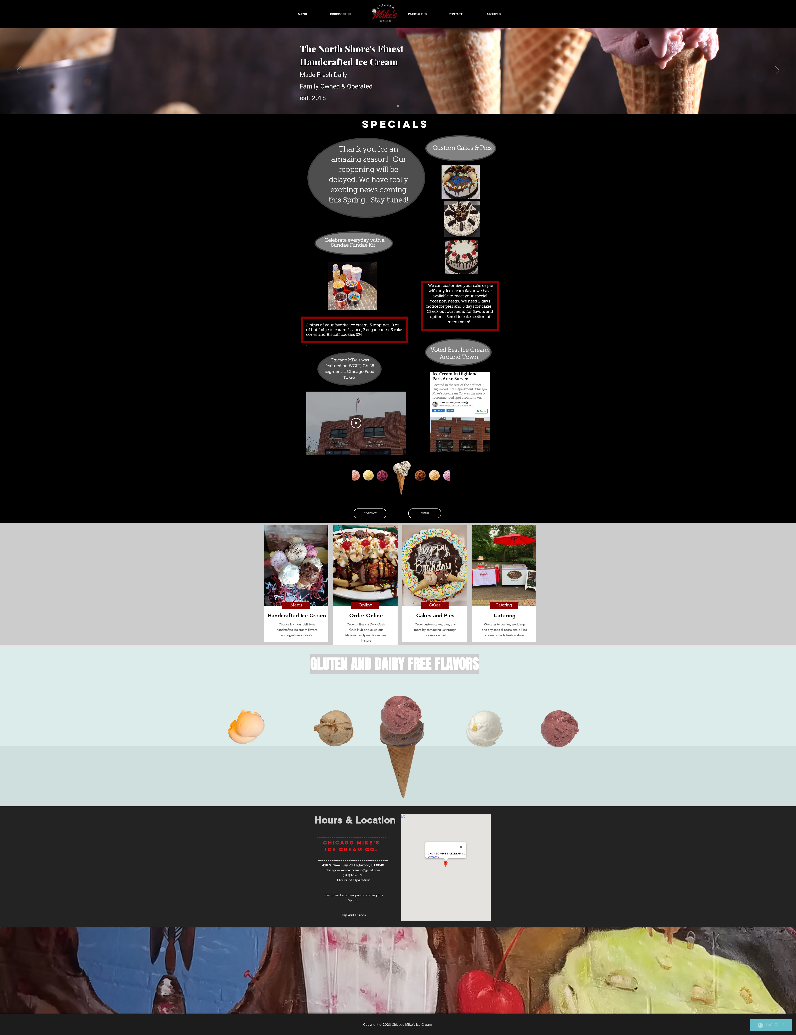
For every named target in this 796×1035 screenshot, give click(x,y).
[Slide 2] (398, 106)
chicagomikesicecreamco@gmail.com (353, 870)
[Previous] (19, 70)
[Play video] (356, 423)
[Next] (777, 70)
